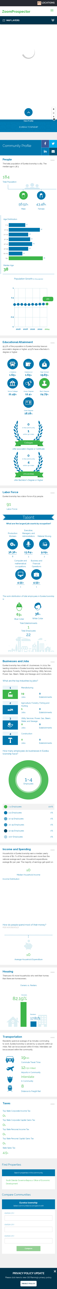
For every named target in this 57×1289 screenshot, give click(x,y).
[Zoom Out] (54, 113)
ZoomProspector (16, 11)
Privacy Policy (28, 1284)
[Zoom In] (54, 109)
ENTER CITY (9, 1213)
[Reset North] (54, 117)
